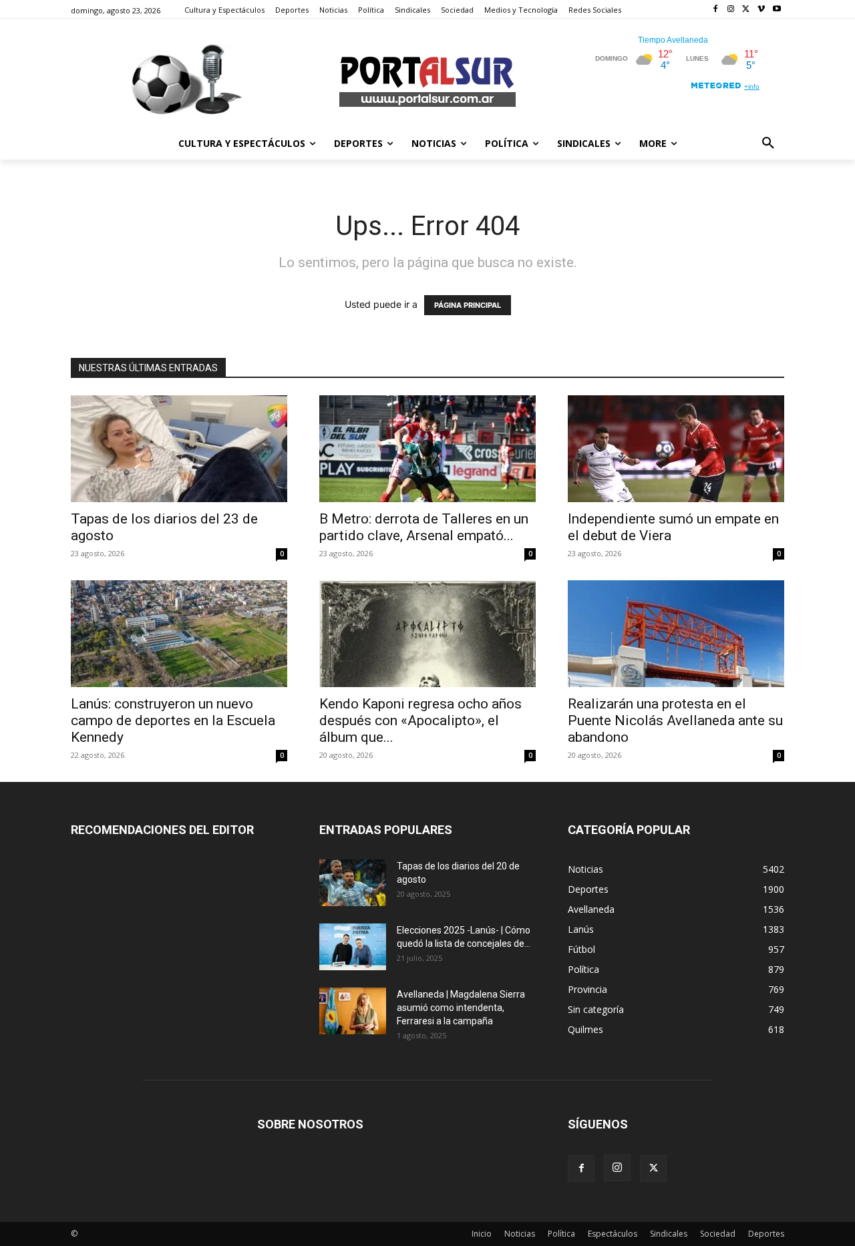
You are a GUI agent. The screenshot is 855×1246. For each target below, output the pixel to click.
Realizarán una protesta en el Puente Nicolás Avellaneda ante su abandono (675, 720)
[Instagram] (731, 9)
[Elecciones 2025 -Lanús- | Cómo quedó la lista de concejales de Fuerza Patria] (352, 946)
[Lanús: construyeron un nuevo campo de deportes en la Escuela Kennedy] (179, 633)
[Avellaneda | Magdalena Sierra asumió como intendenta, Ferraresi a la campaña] (352, 1011)
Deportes (766, 1233)
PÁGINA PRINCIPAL (467, 305)
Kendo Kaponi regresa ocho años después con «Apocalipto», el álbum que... (420, 720)
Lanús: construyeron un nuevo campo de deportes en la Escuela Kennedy (173, 720)
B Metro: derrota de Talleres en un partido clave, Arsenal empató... (423, 527)
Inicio (482, 1233)
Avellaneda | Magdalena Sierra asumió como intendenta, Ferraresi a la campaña (461, 1007)
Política (561, 1233)
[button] (768, 144)
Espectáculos (612, 1233)
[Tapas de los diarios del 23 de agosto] (179, 448)
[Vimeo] (761, 9)
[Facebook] (715, 9)
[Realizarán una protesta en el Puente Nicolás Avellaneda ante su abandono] (676, 633)
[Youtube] (776, 9)
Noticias (519, 1233)
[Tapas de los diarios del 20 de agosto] (352, 882)
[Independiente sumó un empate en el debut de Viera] (676, 448)
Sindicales (668, 1233)
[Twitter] (746, 9)
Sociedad (717, 1233)
